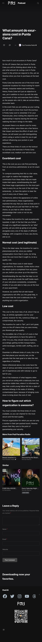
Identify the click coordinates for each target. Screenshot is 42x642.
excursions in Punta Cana (26, 60)
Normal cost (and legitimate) (19, 242)
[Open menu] (3, 629)
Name (4, 529)
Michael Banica (26, 459)
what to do (31, 67)
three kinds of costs (18, 147)
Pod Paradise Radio (28, 45)
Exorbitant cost (11, 158)
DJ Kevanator (6, 490)
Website (5, 549)
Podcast (21, 3)
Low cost (7, 306)
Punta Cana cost (10, 113)
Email (4, 539)
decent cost (24, 125)
